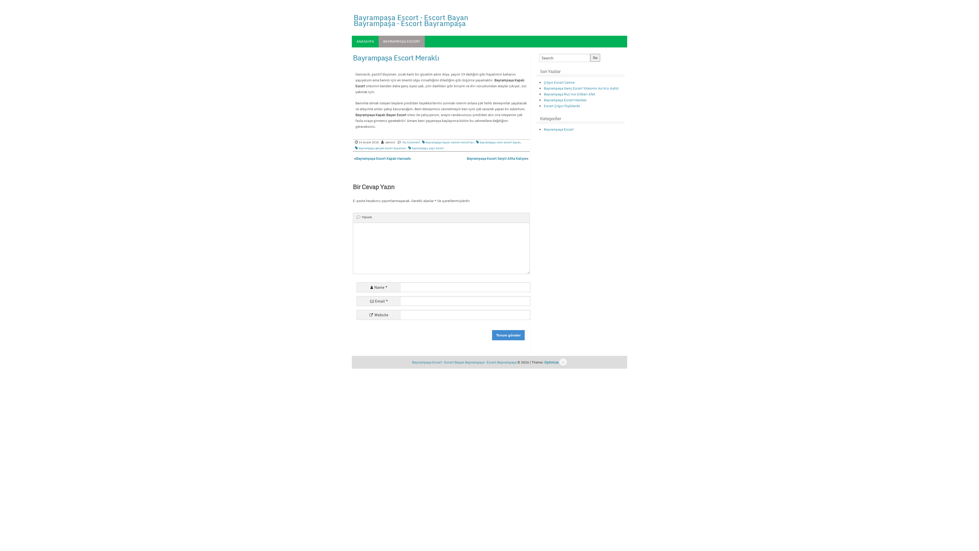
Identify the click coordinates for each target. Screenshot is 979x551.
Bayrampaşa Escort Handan (565, 100)
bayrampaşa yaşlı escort (428, 148)
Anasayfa (365, 41)
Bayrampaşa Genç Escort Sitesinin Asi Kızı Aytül (581, 88)
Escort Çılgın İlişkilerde (562, 106)
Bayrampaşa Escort (401, 41)
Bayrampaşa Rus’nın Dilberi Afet (569, 94)
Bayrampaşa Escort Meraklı (396, 58)
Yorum (367, 217)
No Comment (411, 142)
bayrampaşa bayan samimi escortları (450, 142)
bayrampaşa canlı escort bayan (500, 142)
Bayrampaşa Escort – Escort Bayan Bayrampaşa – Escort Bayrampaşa (411, 20)
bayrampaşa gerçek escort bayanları (382, 148)
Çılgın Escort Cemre (559, 82)
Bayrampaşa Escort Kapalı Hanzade (383, 158)
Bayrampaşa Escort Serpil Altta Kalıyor (497, 158)
